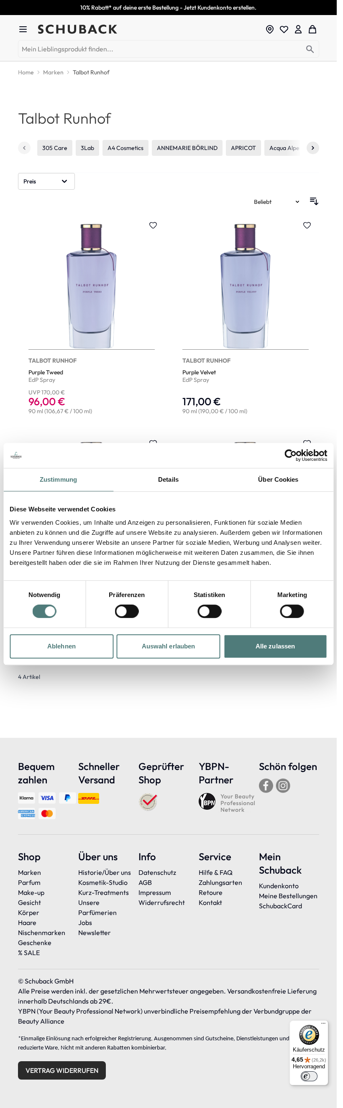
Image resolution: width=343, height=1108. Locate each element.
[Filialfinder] (269, 29)
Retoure (211, 892)
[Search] (310, 49)
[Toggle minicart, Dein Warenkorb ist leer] (312, 29)
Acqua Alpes (285, 148)
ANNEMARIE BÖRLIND (187, 148)
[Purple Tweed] (91, 318)
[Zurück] (24, 148)
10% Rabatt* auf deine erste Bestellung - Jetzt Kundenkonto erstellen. (168, 7)
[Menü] (323, 1025)
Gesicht (29, 902)
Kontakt (210, 902)
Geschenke (34, 942)
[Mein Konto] (298, 29)
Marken (29, 872)
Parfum (29, 882)
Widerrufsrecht (161, 902)
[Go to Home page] (149, 29)
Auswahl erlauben (168, 646)
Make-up (31, 892)
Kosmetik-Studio (103, 882)
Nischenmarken (41, 932)
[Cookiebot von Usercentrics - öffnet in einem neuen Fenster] (290, 455)
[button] (46, 181)
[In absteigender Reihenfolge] (314, 201)
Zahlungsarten (220, 882)
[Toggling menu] (26, 29)
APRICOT (243, 148)
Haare (27, 922)
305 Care (54, 148)
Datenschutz (157, 872)
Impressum (154, 892)
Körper (28, 912)
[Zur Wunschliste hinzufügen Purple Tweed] (153, 225)
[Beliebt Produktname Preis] (277, 201)
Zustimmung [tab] (58, 479)
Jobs (85, 922)
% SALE (29, 952)
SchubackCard (280, 906)
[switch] (127, 611)
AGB (145, 882)
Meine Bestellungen (288, 896)
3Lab (87, 148)
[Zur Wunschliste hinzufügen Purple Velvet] (307, 225)
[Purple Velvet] (245, 318)
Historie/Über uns (104, 872)
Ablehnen (61, 646)
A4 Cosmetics (125, 148)
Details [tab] (168, 479)
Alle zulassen (275, 646)
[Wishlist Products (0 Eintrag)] (284, 29)
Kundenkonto (279, 886)
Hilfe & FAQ (216, 872)
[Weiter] (313, 148)
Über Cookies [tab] (278, 479)
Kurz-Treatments (103, 892)
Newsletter (94, 932)
